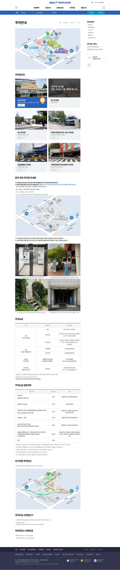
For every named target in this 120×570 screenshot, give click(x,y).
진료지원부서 (100, 549)
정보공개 (57, 554)
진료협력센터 (89, 554)
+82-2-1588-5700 (35, 562)
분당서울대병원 (32, 549)
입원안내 (90, 25)
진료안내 (48, 8)
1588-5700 (22, 562)
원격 (92, 2)
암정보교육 (60, 8)
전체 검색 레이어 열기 (103, 8)
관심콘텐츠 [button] (65, 22)
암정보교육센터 (98, 49)
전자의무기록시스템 (72, 560)
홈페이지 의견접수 (44, 560)
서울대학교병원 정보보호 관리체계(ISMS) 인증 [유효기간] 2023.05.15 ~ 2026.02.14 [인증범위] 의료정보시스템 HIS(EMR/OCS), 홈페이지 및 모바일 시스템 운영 (99, 560)
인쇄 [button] (60, 22)
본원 (16, 549)
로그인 (96, 2)
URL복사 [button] (72, 22)
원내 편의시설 (91, 38)
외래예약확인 (90, 49)
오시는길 (90, 30)
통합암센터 (92, 549)
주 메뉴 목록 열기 (27, 13)
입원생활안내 (91, 27)
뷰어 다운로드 (80, 554)
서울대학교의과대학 (58, 549)
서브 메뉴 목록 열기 (42, 13)
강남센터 (48, 549)
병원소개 (83, 8)
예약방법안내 (95, 47)
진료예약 (36, 8)
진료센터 (89, 47)
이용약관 (37, 554)
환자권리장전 (29, 554)
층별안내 (90, 35)
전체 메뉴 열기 (16, 8)
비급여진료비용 (19, 554)
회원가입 (101, 2)
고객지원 (72, 8)
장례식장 (98, 554)
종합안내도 (91, 33)
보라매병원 (41, 549)
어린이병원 (22, 549)
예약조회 (100, 13)
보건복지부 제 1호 (86, 560)
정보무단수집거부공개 (68, 554)
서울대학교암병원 (60, 2)
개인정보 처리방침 (47, 554)
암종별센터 (85, 549)
